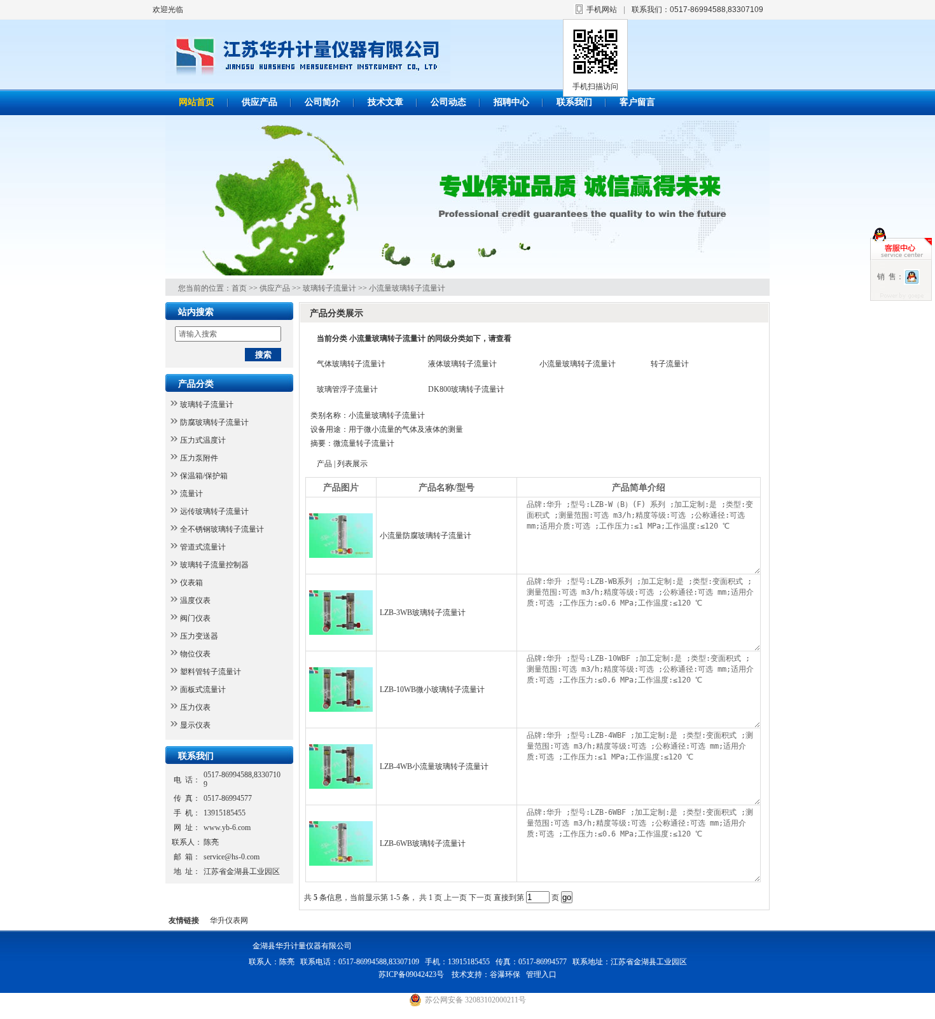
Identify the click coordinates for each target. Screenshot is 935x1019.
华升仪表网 (229, 920)
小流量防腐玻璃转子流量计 (425, 535)
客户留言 (637, 102)
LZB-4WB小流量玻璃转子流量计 (434, 766)
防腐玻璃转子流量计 (214, 422)
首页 (239, 288)
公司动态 (448, 102)
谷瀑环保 (505, 974)
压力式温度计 (203, 440)
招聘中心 (511, 102)
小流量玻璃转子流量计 (407, 288)
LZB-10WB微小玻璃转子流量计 (432, 689)
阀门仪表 (195, 618)
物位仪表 (195, 653)
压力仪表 (195, 707)
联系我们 (574, 102)
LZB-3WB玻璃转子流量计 (423, 612)
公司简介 (322, 102)
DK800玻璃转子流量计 (466, 389)
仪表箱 (191, 582)
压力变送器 (199, 636)
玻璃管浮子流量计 (347, 389)
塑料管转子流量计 (210, 671)
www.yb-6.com (227, 827)
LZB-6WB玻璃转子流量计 (423, 843)
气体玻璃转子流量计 (351, 363)
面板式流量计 (203, 689)
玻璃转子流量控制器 (214, 564)
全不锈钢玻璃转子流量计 (222, 529)
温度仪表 (195, 600)
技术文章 (385, 102)
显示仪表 (195, 725)
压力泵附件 (199, 458)
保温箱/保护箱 (204, 475)
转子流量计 (670, 363)
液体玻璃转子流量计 (462, 363)
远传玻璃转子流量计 (214, 511)
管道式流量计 (203, 547)
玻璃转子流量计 (329, 288)
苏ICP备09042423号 (412, 974)
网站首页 (196, 102)
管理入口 (541, 974)
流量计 (191, 493)
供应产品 (259, 102)
